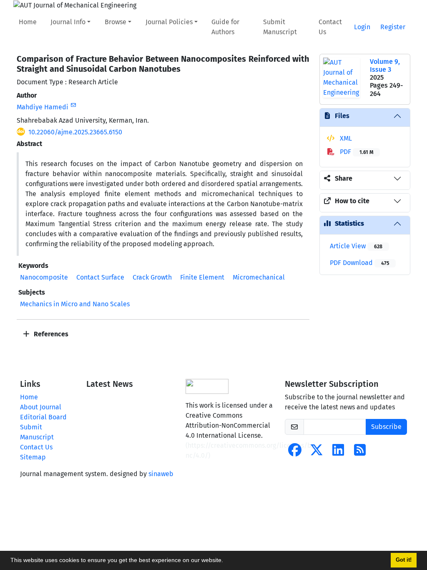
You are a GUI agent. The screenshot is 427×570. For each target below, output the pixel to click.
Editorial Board (43, 417)
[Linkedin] (338, 453)
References (50, 334)
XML (345, 138)
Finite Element (202, 277)
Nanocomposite (44, 277)
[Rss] (360, 453)
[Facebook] (295, 453)
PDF (355, 152)
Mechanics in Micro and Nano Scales (75, 304)
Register (392, 27)
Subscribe (386, 427)
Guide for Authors (225, 27)
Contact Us (330, 27)
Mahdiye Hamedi (42, 107)
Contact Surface (100, 277)
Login (362, 27)
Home (28, 22)
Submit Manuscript (280, 27)
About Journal (40, 407)
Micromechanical (259, 277)
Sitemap (33, 457)
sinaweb (160, 474)
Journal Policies (169, 22)
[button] (226, 561)
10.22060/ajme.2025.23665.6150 (75, 132)
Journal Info (67, 22)
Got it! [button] (404, 560)
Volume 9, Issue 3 (385, 65)
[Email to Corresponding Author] (73, 105)
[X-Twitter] (316, 453)
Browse (115, 22)
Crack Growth (152, 277)
